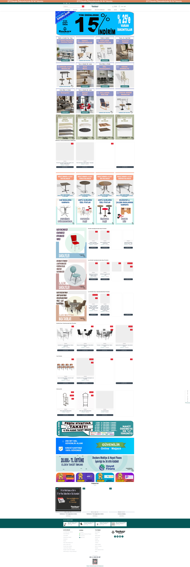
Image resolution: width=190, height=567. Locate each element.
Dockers (65, 161)
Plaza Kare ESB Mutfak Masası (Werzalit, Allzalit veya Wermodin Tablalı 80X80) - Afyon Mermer (105, 378)
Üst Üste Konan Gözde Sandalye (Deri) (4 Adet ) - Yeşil (105, 243)
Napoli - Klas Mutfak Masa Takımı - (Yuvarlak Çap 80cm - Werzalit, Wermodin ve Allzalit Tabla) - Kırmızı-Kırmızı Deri (93, 308)
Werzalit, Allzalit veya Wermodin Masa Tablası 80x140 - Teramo (65, 163)
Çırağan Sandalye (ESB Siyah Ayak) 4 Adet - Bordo (93, 275)
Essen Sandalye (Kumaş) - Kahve (116, 243)
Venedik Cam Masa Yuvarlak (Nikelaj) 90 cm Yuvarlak (85, 378)
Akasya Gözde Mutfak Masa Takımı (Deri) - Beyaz (85, 346)
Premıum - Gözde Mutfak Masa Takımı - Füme (105, 346)
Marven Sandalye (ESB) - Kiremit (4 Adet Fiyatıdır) (66, 378)
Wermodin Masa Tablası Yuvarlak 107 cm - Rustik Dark (125, 163)
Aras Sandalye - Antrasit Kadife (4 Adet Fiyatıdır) (105, 274)
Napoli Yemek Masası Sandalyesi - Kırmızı (116, 274)
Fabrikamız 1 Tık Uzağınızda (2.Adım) (68, 513)
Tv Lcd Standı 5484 (105, 410)
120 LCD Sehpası (124, 410)
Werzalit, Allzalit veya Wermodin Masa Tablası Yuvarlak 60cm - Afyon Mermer (105, 163)
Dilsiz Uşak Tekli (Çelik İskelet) (85, 410)
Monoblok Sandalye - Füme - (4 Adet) (128, 243)
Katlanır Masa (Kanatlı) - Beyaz (105, 522)
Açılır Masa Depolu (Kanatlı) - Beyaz (124, 377)
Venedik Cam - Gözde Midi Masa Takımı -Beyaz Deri (66, 346)
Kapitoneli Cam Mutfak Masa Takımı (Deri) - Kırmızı (124, 346)
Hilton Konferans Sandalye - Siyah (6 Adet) (121, 522)
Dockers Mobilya (122, 513)
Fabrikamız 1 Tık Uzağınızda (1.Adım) (95, 513)
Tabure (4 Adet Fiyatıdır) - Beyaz (93, 243)
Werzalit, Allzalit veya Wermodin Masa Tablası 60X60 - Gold (85, 163)
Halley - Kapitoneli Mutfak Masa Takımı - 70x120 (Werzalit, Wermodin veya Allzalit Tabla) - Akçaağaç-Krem (105, 308)
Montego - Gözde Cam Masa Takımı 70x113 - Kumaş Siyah (128, 306)
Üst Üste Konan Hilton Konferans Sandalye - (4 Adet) (89, 522)
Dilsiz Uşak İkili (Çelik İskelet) (65, 410)
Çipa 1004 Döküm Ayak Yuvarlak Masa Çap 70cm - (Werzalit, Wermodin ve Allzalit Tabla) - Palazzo (73, 522)
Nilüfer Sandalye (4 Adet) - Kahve (128, 274)
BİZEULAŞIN (187, 396)
